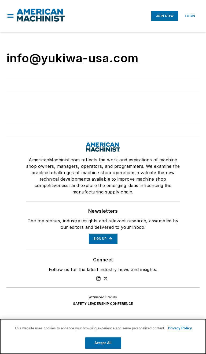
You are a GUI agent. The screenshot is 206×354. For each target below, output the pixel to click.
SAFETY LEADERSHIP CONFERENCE (103, 304)
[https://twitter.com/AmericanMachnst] (105, 278)
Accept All (103, 343)
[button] (10, 16)
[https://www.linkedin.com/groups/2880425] (98, 278)
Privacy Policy (180, 328)
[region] (103, 336)
